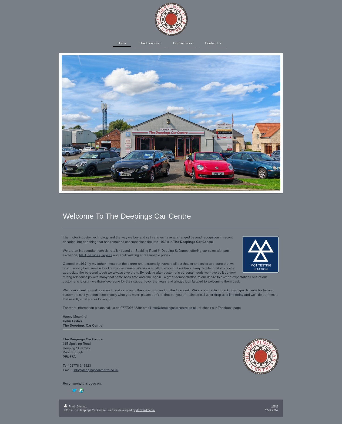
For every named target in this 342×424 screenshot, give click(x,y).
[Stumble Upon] (81, 390)
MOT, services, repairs (95, 255)
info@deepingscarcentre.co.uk (174, 308)
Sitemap (82, 406)
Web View (271, 409)
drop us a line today (228, 294)
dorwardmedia (145, 410)
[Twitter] (74, 390)
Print (71, 406)
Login (274, 406)
